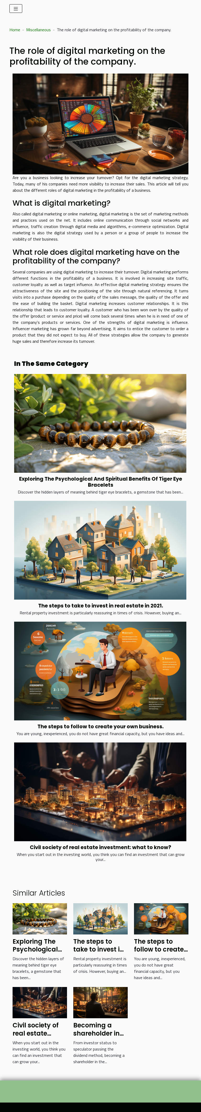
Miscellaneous (38, 30)
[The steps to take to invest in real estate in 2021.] (100, 550)
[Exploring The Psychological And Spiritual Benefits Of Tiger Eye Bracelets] (100, 423)
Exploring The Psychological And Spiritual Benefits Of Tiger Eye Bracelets (100, 482)
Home (14, 30)
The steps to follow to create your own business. (100, 726)
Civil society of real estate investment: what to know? (100, 847)
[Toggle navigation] (15, 8)
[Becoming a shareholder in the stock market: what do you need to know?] (100, 1002)
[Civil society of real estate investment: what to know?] (100, 791)
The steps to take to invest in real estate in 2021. (100, 605)
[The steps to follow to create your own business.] (100, 671)
